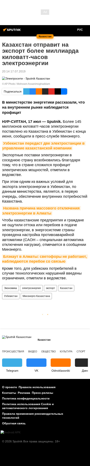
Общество (48, 351)
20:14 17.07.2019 (14, 71)
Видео (32, 351)
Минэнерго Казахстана (36, 296)
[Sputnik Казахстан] (12, 31)
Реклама (24, 392)
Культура (66, 351)
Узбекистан (11, 296)
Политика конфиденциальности (26, 398)
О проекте (9, 387)
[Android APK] (11, 432)
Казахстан (66, 288)
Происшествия (13, 351)
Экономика (10, 288)
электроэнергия (31, 288)
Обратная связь (14, 423)
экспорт (50, 288)
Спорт (81, 351)
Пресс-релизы (42, 392)
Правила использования (37, 387)
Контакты (9, 392)
